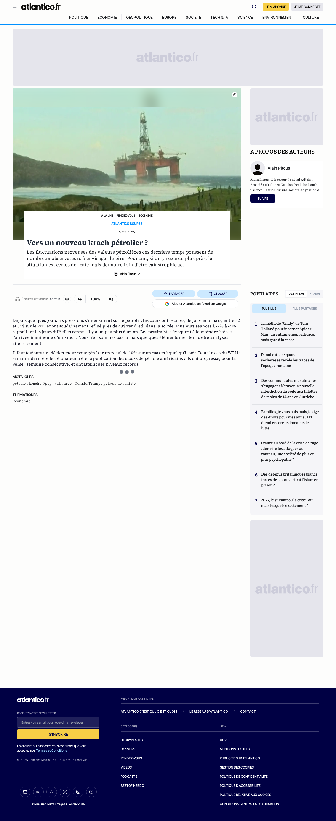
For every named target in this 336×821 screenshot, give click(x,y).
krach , (35, 383)
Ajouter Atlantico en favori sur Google (199, 304)
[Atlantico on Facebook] (51, 792)
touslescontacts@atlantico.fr (58, 804)
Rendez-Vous (126, 215)
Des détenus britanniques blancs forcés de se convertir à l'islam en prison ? (289, 479)
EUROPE (169, 17)
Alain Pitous (128, 274)
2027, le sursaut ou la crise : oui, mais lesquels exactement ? (288, 503)
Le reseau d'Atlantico (208, 711)
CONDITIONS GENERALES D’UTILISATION (249, 804)
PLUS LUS (269, 308)
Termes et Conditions (51, 750)
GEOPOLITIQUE (139, 17)
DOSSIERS (128, 749)
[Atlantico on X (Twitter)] (38, 792)
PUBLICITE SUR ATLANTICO (240, 758)
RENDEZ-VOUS (131, 758)
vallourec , (65, 383)
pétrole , (21, 383)
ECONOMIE (107, 17)
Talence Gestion (263, 190)
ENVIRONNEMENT (277, 17)
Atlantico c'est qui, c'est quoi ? (149, 711)
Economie (146, 215)
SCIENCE (245, 17)
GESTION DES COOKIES (237, 767)
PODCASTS (129, 776)
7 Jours (314, 294)
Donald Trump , (89, 383)
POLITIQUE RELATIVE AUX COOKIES (245, 795)
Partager (176, 293)
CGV (223, 740)
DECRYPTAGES (132, 740)
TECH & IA (219, 17)
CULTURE (311, 17)
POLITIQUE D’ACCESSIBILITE (240, 785)
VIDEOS (126, 767)
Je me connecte (307, 7)
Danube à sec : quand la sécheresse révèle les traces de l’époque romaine (287, 360)
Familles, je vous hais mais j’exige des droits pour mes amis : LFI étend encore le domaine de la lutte (290, 420)
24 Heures (296, 294)
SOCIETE (193, 17)
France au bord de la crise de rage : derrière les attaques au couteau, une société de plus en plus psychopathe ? (289, 451)
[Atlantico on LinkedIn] (65, 792)
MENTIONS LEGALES (235, 749)
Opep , (48, 383)
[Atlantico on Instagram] (78, 792)
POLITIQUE (78, 17)
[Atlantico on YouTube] (91, 792)
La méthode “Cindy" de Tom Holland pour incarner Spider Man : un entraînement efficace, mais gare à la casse (288, 331)
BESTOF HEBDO (132, 785)
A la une (107, 215)
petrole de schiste (119, 383)
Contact (248, 711)
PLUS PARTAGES (305, 308)
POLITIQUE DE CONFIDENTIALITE (244, 776)
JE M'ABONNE (276, 7)
